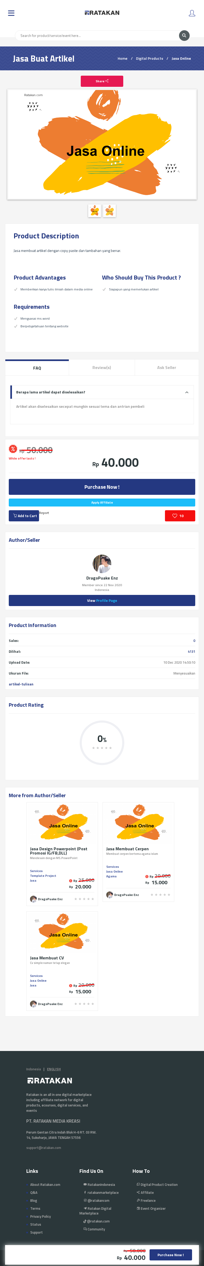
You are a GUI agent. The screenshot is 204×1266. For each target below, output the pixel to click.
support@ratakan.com (43, 1147)
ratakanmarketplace (103, 1192)
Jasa (33, 880)
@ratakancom (98, 1200)
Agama (111, 876)
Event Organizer (153, 1208)
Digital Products (149, 58)
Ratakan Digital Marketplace (95, 1211)
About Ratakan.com (45, 1184)
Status (35, 1224)
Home (123, 58)
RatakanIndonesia (101, 1184)
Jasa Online (181, 58)
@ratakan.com (98, 1221)
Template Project (43, 875)
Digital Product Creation (159, 1184)
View (102, 600)
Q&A (33, 1192)
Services (36, 870)
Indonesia (33, 1069)
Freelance (148, 1200)
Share (100, 81)
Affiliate (147, 1192)
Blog (33, 1200)
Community (96, 1229)
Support (36, 1232)
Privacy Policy (40, 1216)
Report (44, 512)
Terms (35, 1208)
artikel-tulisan (21, 684)
